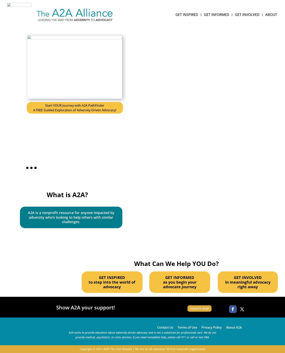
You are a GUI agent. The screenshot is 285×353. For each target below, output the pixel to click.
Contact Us (165, 327)
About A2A (234, 327)
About (271, 15)
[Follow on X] (242, 309)
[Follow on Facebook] (233, 309)
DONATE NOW (199, 308)
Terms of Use (187, 327)
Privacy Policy (211, 327)
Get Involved (247, 15)
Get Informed (216, 15)
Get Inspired (186, 15)
